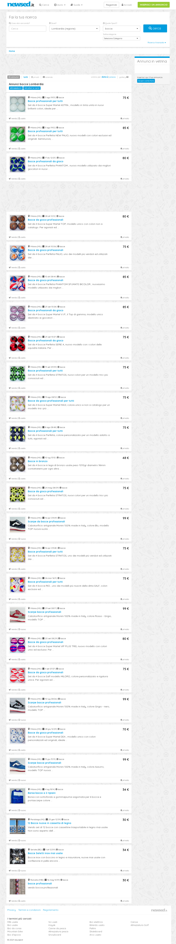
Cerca (45, 4)
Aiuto (60, 4)
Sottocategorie (109, 34)
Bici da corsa (14, 928)
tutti (26, 77)
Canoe (134, 922)
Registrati (111, 4)
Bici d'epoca (14, 934)
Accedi (127, 4)
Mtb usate (12, 922)
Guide (77, 4)
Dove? (53, 23)
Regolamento (50, 909)
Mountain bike (15, 931)
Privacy (11, 909)
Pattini (93, 928)
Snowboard (54, 934)
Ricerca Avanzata (156, 42)
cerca (157, 28)
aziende (49, 77)
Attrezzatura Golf (140, 925)
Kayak (51, 925)
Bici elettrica (96, 922)
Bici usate (12, 925)
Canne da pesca (57, 928)
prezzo (112, 77)
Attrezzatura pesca (58, 931)
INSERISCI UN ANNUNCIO (153, 4)
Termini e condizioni (29, 909)
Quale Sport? (111, 23)
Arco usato (95, 934)
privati (36, 77)
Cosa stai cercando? (20, 23)
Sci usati (52, 922)
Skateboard (96, 931)
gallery (122, 77)
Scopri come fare (146, 80)
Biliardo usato (97, 925)
